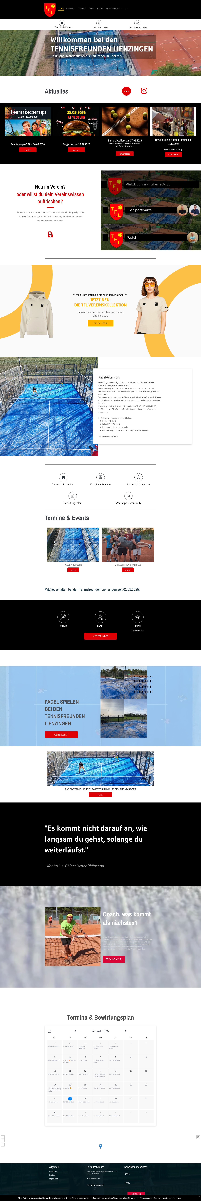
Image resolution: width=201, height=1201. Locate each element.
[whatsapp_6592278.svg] (128, 499)
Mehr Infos (177, 1198)
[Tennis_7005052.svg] (63, 622)
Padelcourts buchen (138, 27)
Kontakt (52, 1175)
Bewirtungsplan (73, 503)
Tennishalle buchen (63, 27)
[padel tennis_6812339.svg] (137, 25)
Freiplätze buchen (100, 27)
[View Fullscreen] (2, 1144)
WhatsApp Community (128, 503)
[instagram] (144, 91)
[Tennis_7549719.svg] (99, 25)
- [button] (2, 1140)
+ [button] (2, 1137)
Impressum (53, 1178)
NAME (127, 1174)
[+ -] (100, 1148)
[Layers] (198, 1137)
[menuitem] (62, 9)
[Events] (126, 95)
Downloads (53, 1171)
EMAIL (127, 1183)
